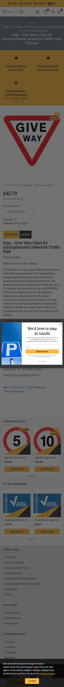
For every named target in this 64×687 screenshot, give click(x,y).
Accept (32, 681)
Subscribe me (42, 351)
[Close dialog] (60, 324)
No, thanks (42, 361)
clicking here (47, 673)
